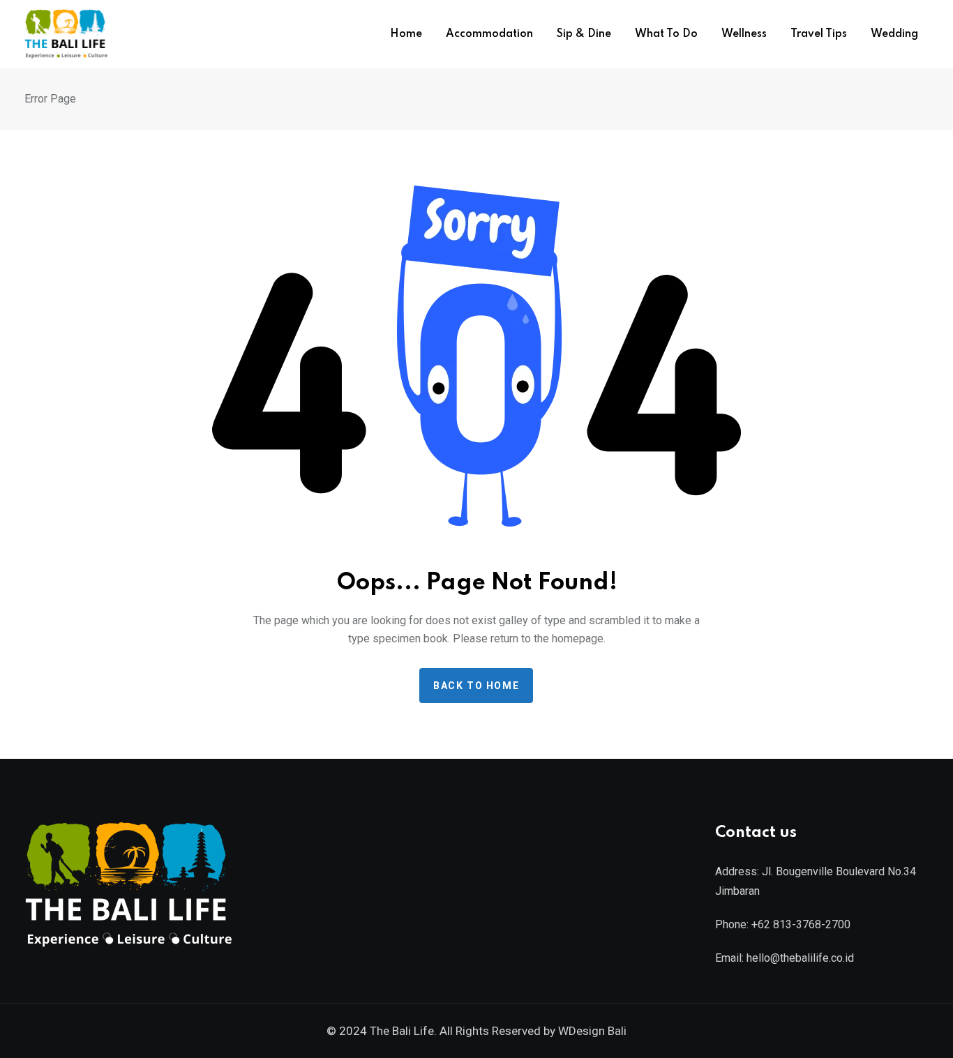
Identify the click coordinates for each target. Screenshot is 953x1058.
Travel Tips (818, 34)
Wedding (894, 34)
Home (406, 34)
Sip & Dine (584, 34)
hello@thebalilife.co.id (800, 958)
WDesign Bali (592, 1031)
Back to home (476, 685)
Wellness (744, 34)
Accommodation (489, 34)
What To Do (666, 34)
